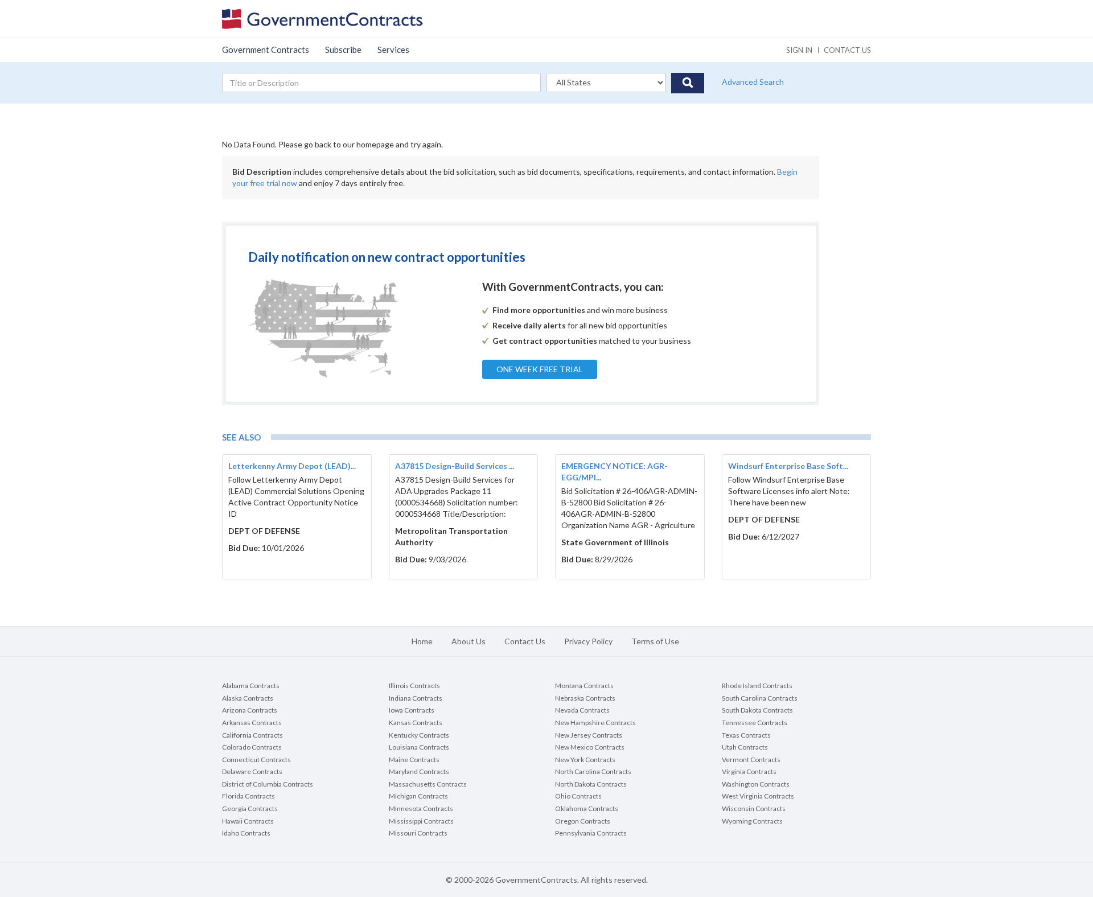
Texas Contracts (746, 735)
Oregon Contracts (582, 821)
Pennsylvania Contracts (591, 833)
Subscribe (343, 49)
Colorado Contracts (252, 747)
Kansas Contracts (415, 722)
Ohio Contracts (578, 796)
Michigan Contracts (418, 796)
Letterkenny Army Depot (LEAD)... (292, 466)
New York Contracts (585, 759)
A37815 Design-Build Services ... (454, 466)
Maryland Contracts (419, 771)
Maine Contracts (414, 759)
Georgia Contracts (250, 808)
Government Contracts (265, 49)
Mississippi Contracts (421, 821)
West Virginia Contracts (758, 796)
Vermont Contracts (751, 759)
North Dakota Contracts (591, 784)
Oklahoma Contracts (586, 808)
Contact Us (524, 641)
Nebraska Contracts (585, 698)
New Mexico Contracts (589, 747)
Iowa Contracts (411, 710)
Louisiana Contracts (419, 747)
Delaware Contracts (252, 771)
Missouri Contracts (418, 833)
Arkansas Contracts (252, 722)
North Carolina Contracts (593, 771)
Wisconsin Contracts (754, 808)
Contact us (847, 50)
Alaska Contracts (247, 698)
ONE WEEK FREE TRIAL (539, 369)
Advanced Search (753, 82)
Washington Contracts (756, 784)
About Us (468, 641)
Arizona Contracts (249, 710)
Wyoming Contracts (752, 821)
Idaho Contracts (246, 833)
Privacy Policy (588, 641)
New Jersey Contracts (588, 735)
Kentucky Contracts (419, 735)
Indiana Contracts (415, 698)
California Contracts (252, 735)
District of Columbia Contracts (267, 784)
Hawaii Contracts (248, 821)
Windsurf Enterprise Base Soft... (788, 466)
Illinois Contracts (414, 685)
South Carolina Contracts (760, 698)
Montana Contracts (584, 685)
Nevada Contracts (582, 710)
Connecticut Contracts (256, 759)
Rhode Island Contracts (757, 685)
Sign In (799, 50)
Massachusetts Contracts (428, 784)
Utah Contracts (745, 747)
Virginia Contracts (749, 771)
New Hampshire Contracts (595, 722)
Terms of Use (655, 641)
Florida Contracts (248, 796)
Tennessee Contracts (754, 722)
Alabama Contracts (251, 685)
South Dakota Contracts (757, 710)
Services (393, 49)
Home (422, 641)
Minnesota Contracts (421, 808)
